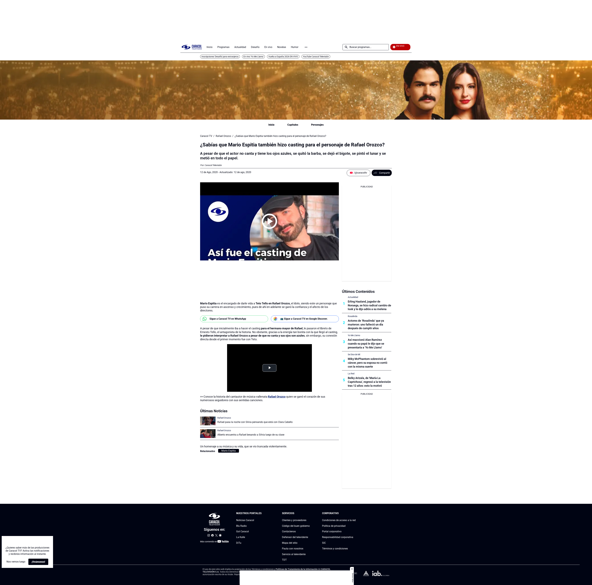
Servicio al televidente (294, 554)
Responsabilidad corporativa (337, 537)
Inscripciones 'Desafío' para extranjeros (219, 56)
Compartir (384, 172)
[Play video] (269, 221)
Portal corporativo (331, 531)
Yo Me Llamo (354, 335)
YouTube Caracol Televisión (316, 56)
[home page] (192, 47)
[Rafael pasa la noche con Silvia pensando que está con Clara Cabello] (208, 421)
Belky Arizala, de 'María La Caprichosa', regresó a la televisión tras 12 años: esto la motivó (369, 381)
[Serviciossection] (309, 513)
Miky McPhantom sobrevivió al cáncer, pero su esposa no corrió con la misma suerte (367, 362)
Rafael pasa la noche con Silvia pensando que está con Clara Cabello (255, 422)
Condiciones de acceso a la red (339, 520)
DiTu (238, 542)
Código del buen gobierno (296, 525)
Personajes (317, 124)
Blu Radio (241, 525)
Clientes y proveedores (294, 520)
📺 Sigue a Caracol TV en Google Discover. (304, 318)
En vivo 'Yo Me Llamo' (253, 56)
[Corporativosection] (355, 513)
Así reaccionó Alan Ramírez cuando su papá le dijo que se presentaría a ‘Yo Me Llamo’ (366, 343)
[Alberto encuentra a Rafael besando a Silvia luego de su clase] (208, 433)
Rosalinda (352, 316)
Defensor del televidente (295, 537)
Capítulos (292, 124)
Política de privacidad (333, 525)
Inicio (271, 124)
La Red (351, 373)
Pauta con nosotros (292, 548)
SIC (324, 542)
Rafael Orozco (223, 136)
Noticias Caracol (245, 520)
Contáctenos (289, 531)
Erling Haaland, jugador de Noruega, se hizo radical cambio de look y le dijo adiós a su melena (369, 305)
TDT (284, 559)
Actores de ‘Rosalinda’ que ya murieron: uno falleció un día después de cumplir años (366, 324)
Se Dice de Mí (354, 354)
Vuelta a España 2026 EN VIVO (283, 56)
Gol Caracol (242, 531)
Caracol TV (206, 136)
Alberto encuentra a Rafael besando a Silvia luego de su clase (250, 434)
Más (306, 47)
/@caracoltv (360, 172)
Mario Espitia (228, 450)
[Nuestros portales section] (262, 513)
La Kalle (240, 537)
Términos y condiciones (335, 548)
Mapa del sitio (289, 542)
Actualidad (353, 297)
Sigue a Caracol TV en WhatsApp (228, 318)
